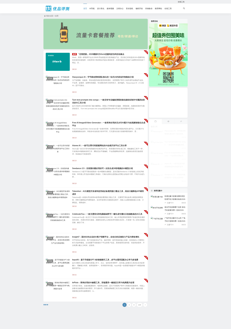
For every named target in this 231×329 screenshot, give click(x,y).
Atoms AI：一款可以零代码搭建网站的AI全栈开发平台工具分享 (99, 145)
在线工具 (181, 2)
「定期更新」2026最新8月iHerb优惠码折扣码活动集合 (100, 54)
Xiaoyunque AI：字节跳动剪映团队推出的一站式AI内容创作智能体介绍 (103, 77)
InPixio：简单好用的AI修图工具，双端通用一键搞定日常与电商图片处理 (103, 283)
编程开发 (139, 8)
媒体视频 (110, 8)
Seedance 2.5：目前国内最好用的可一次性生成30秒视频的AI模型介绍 (102, 168)
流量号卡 (170, 203)
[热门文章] (168, 121)
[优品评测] (58, 9)
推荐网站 (158, 8)
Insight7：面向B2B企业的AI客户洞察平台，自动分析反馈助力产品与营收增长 (105, 237)
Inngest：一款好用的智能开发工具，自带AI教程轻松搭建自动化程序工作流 (104, 305)
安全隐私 (129, 8)
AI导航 (92, 8)
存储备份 (148, 8)
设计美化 (100, 8)
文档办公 (120, 8)
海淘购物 (51, 55)
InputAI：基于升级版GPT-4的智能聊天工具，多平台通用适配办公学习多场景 (105, 260)
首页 (85, 8)
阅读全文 (143, 69)
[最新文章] (155, 121)
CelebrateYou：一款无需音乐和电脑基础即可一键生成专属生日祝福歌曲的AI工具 (107, 214)
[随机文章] (181, 121)
